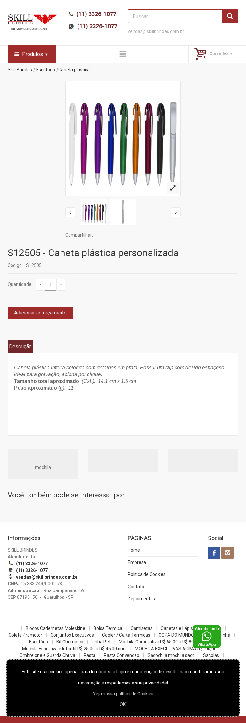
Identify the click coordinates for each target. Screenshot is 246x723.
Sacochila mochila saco (171, 655)
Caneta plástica (74, 69)
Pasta (89, 655)
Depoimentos (141, 598)
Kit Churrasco (69, 641)
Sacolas (211, 655)
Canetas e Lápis (177, 628)
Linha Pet (101, 641)
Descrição (20, 346)
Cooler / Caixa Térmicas (126, 635)
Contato (136, 586)
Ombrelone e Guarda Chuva (47, 655)
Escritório (45, 69)
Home (134, 550)
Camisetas (141, 628)
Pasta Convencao (121, 655)
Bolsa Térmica (108, 628)
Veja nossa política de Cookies (123, 693)
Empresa (137, 562)
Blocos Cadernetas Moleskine (55, 628)
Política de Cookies (147, 574)
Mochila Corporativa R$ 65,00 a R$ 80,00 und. (164, 641)
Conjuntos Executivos (72, 635)
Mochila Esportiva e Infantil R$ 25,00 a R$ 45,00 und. (74, 648)
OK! (123, 704)
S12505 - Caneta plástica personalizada (93, 252)
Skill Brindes (20, 69)
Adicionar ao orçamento (40, 313)
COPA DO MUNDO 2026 (182, 635)
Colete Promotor (25, 635)
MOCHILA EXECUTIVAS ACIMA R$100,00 (176, 648)
